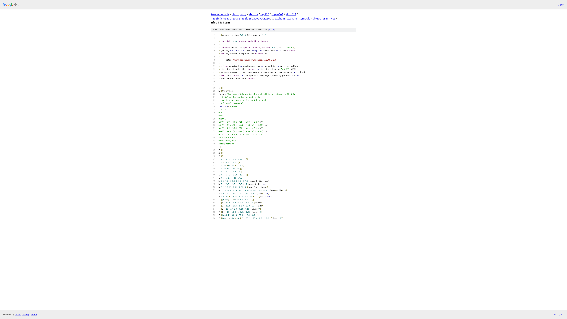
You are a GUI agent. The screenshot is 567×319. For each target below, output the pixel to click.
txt (554, 314)
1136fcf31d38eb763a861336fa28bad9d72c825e (240, 18)
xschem (280, 18)
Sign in (561, 4)
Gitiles (18, 314)
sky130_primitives (324, 18)
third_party (239, 14)
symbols (304, 18)
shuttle (253, 14)
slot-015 (291, 14)
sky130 (264, 14)
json (561, 314)
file (271, 30)
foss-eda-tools (220, 14)
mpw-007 (277, 14)
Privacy (25, 314)
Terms (34, 314)
